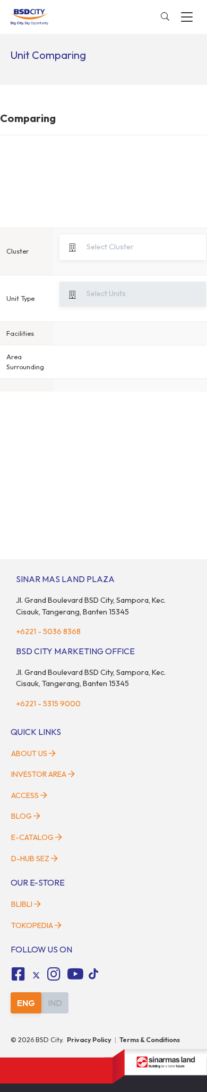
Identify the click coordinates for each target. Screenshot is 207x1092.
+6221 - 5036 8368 (48, 631)
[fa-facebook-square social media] (18, 974)
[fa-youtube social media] (75, 974)
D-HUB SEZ (31, 858)
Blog (21, 816)
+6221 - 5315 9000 (48, 703)
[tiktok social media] (36, 975)
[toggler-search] (165, 16)
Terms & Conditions (149, 1039)
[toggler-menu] (187, 16)
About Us (29, 753)
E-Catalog (33, 837)
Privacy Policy (89, 1039)
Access (25, 795)
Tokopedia (32, 925)
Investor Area (38, 774)
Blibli (21, 904)
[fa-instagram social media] (54, 974)
